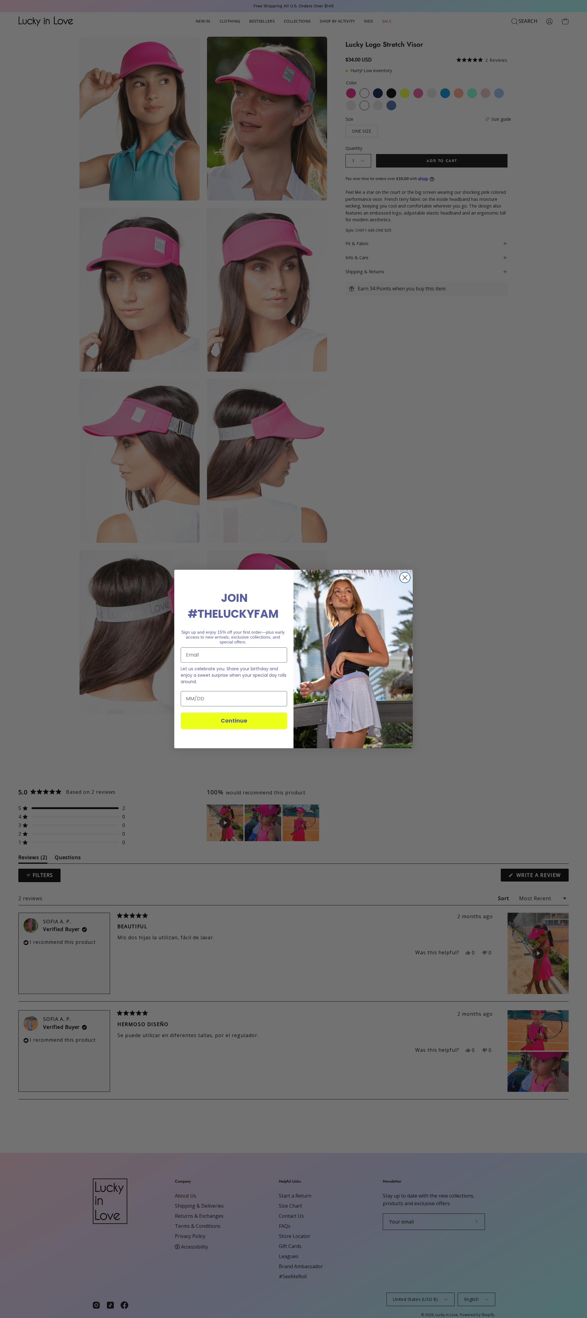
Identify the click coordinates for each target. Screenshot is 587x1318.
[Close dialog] (405, 577)
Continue (234, 720)
